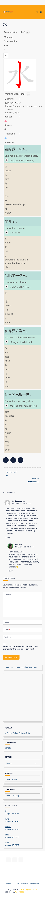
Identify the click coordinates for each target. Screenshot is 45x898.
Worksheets (34, 883)
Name (7, 622)
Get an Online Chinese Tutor (18, 733)
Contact (16, 883)
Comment (8, 594)
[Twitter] (22, 12)
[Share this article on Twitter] (13, 460)
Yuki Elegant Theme (29, 889)
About (8, 883)
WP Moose (19, 892)
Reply (8, 537)
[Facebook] (19, 12)
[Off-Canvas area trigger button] (41, 12)
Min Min (18, 544)
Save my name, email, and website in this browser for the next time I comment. (20, 647)
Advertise (24, 883)
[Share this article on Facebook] (6, 460)
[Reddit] (25, 12)
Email (7, 630)
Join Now (33, 667)
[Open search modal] (37, 12)
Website (7, 637)
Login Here (9, 667)
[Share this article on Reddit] (20, 460)
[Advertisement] (22, 697)
